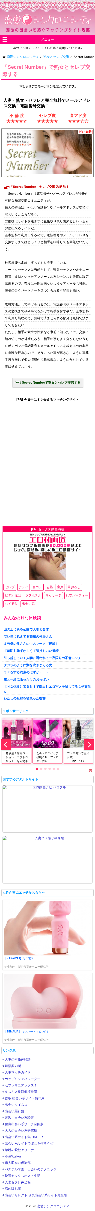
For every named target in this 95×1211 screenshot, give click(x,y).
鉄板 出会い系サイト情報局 (25, 1098)
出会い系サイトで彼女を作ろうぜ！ (30, 1143)
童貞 (60, 587)
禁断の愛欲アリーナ (19, 1150)
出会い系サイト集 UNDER (24, 1137)
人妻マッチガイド (18, 1072)
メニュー (47, 39)
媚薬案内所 (13, 1066)
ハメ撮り (11, 604)
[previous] (6, 744)
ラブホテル (33, 595)
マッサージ (53, 595)
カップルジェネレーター (22, 1079)
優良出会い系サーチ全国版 (24, 1124)
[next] (89, 744)
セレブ (10, 587)
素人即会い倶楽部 (18, 1163)
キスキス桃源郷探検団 (21, 1092)
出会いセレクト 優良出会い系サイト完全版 (36, 1195)
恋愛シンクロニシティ (53, 1206)
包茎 (49, 587)
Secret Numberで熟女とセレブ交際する (51, 382)
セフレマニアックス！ (21, 1085)
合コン (37, 587)
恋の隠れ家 (13, 1188)
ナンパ (23, 587)
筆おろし (74, 587)
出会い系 (28, 604)
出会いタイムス (16, 1105)
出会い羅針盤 (14, 1111)
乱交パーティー (77, 595)
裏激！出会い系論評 (19, 1117)
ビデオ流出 (13, 595)
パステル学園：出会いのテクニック (30, 1169)
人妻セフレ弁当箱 (18, 1182)
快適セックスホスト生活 (22, 1176)
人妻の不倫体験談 (18, 1059)
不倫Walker (13, 1156)
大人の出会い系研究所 (21, 1130)
